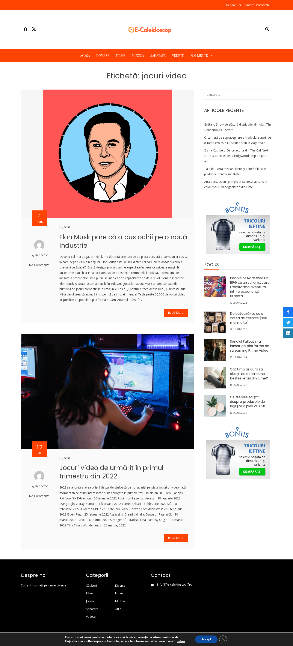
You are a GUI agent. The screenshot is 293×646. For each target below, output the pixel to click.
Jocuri (66, 227)
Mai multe (199, 55)
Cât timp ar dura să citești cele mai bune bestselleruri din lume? (249, 374)
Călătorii (91, 586)
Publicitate (263, 5)
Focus (119, 593)
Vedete (178, 55)
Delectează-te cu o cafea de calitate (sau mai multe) (248, 318)
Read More (175, 312)
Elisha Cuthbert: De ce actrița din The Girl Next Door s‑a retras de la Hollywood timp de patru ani (236, 155)
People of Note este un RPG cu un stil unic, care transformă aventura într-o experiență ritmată (250, 287)
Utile (118, 609)
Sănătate (158, 55)
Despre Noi (233, 5)
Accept (206, 639)
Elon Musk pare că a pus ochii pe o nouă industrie (123, 241)
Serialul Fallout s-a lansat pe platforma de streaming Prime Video (249, 346)
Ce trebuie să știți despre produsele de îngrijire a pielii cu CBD (248, 402)
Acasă (85, 55)
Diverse (102, 55)
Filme (120, 55)
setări (181, 641)
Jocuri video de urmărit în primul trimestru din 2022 (111, 472)
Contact (249, 5)
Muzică (138, 55)
